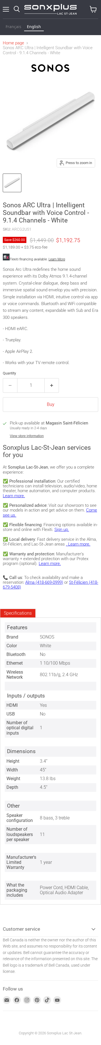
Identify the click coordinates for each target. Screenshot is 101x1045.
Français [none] (13, 26)
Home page (13, 43)
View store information (27, 436)
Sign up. (61, 529)
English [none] (34, 26)
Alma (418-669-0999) (44, 582)
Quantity (9, 373)
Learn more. (14, 495)
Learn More (57, 259)
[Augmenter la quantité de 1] (52, 385)
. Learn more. (78, 544)
